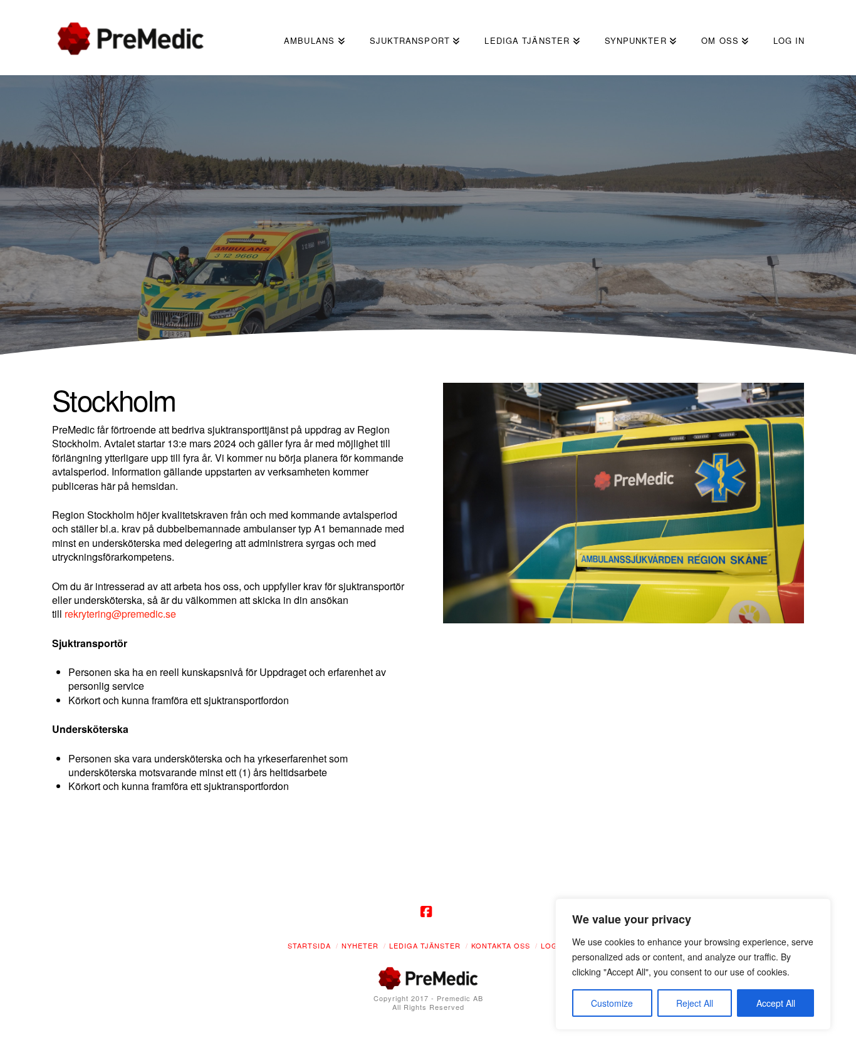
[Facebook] (428, 911)
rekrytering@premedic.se (120, 613)
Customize (612, 1003)
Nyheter (360, 945)
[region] (693, 964)
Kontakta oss (500, 945)
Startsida (309, 945)
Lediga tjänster (425, 945)
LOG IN (554, 945)
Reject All (694, 1003)
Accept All (775, 1003)
